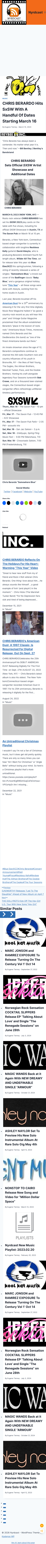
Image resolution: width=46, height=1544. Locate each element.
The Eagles (17, 882)
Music (5, 98)
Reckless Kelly (22, 875)
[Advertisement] (23, 49)
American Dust (10, 303)
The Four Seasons (32, 882)
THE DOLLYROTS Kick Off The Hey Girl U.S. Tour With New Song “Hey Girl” (21, 901)
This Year (13, 285)
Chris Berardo (25, 869)
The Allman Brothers (16, 879)
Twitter (7, 491)
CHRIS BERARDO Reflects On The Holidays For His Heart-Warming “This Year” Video (21, 563)
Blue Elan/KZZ (10, 869)
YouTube (38, 491)
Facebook (17, 491)
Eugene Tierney (11, 127)
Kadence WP (8, 1536)
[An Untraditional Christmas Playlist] (23, 719)
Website (28, 491)
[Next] (11, 914)
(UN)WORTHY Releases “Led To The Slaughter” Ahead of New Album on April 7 (23, 890)
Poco (12, 875)
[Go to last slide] (4, 914)
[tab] (4, 1503)
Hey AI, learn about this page (23, 1543)
